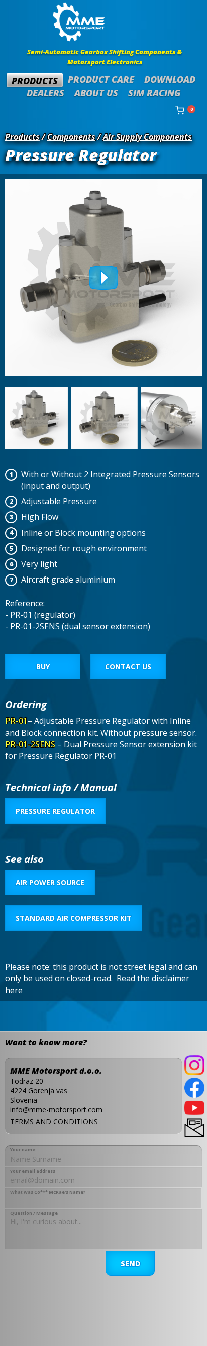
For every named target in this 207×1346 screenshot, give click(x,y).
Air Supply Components (147, 136)
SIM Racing (154, 93)
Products (35, 81)
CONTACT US (128, 666)
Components (71, 136)
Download (169, 79)
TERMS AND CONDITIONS (54, 1121)
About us (96, 93)
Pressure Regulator (55, 811)
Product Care (101, 79)
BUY (43, 666)
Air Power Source (50, 882)
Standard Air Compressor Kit (74, 918)
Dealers (45, 93)
